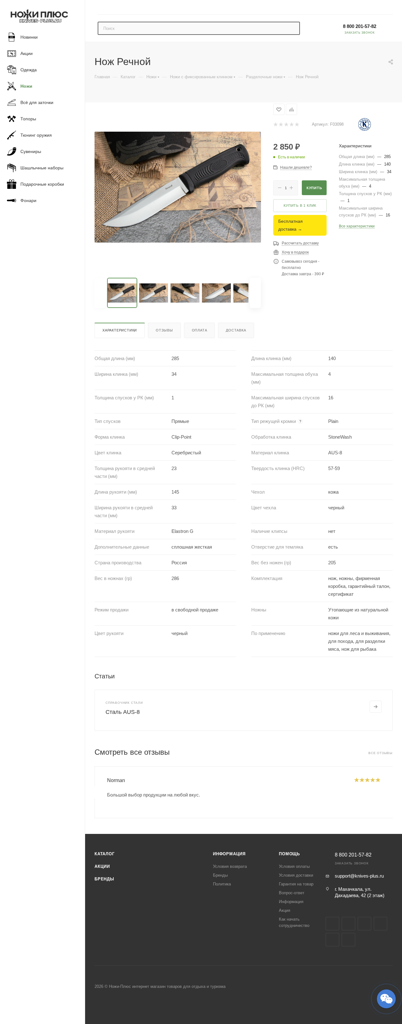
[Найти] (292, 28)
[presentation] (94, 792)
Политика (222, 884)
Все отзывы (380, 753)
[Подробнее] (376, 707)
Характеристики (119, 330)
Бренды (104, 879)
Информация (229, 854)
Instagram (348, 923)
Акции (102, 866)
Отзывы (164, 330)
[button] (386, 998)
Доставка (236, 330)
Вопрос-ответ (291, 892)
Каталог (105, 854)
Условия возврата (230, 866)
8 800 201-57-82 (359, 26)
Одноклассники (332, 939)
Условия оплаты (294, 866)
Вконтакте (332, 923)
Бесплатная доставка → (290, 225)
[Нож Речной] (178, 187)
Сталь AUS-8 (123, 712)
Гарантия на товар (296, 884)
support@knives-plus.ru (359, 876)
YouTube (380, 923)
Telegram (364, 923)
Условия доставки (296, 875)
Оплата (199, 330)
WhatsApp (348, 939)
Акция (284, 910)
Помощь (289, 854)
